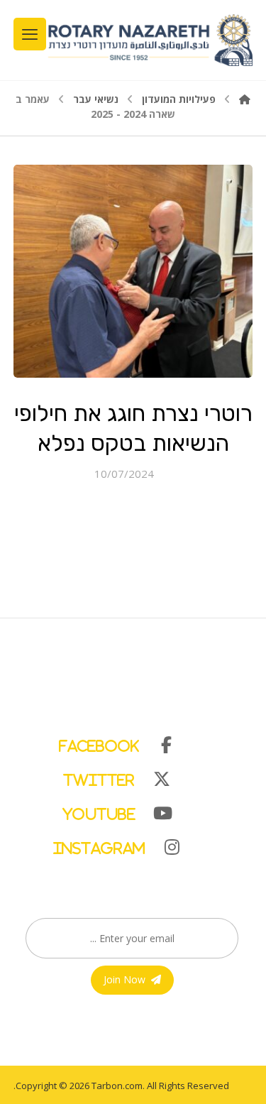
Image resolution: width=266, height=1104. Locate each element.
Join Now (124, 979)
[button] (126, 742)
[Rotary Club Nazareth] (149, 40)
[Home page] (244, 99)
